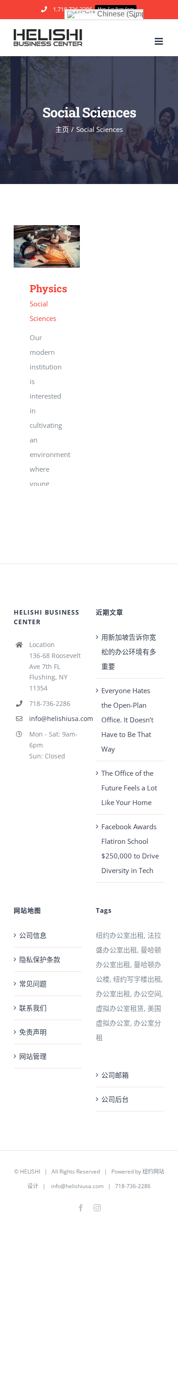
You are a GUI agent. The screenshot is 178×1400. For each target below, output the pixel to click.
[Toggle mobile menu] (159, 41)
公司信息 (33, 935)
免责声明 (33, 1032)
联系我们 (33, 1007)
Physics (33, 246)
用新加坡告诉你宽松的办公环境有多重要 (128, 651)
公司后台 (115, 1099)
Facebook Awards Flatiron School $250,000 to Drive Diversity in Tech (130, 848)
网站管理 (33, 1056)
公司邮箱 (115, 1074)
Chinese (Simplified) (119, 14)
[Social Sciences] (47, 246)
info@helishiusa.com (55, 718)
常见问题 (33, 983)
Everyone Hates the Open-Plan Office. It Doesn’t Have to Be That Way (127, 719)
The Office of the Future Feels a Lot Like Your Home (129, 787)
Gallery (60, 246)
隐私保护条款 (39, 959)
